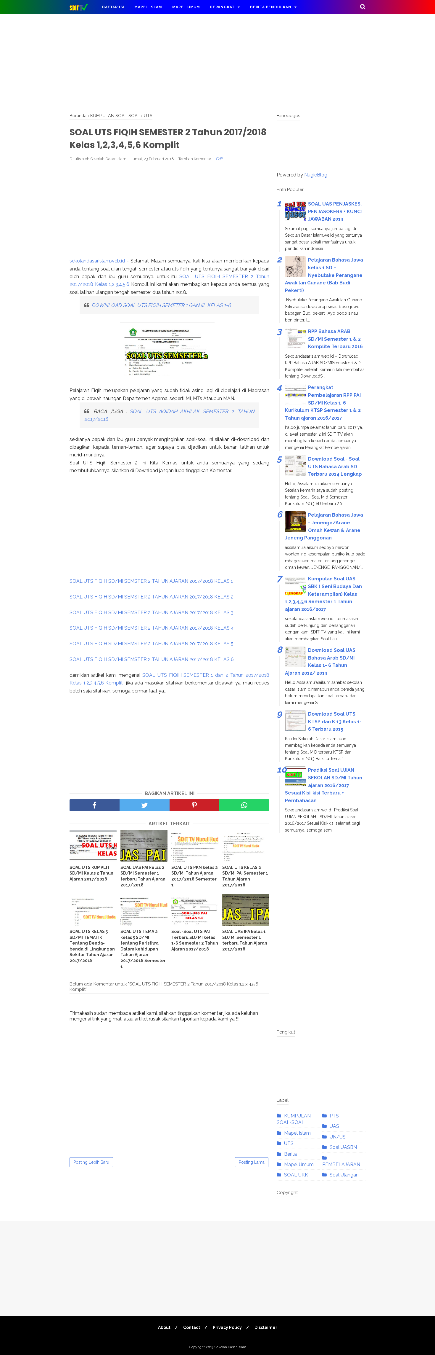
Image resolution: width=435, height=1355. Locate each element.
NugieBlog (315, 175)
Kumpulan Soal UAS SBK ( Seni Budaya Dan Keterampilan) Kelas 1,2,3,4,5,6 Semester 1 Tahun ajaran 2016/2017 (323, 594)
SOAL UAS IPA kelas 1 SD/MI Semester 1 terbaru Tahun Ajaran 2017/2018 (244, 940)
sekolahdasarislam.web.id (97, 261)
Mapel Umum (186, 7)
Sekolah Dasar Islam (230, 1347)
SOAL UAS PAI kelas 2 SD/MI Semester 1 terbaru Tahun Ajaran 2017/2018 (142, 876)
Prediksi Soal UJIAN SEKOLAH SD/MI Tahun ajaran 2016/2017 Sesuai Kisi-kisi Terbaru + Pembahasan (323, 785)
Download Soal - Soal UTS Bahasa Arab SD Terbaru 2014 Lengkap (335, 466)
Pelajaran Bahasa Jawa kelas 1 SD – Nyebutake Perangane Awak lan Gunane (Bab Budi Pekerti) (324, 275)
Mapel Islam (148, 7)
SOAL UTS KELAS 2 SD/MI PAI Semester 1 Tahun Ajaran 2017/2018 (245, 876)
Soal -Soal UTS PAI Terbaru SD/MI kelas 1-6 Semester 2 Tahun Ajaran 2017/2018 (194, 940)
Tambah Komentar (194, 159)
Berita (290, 1154)
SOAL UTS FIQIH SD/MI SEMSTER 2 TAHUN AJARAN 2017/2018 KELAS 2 (151, 597)
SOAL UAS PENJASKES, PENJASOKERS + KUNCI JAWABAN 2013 (335, 211)
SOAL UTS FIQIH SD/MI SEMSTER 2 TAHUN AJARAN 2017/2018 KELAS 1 (151, 581)
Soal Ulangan (344, 1175)
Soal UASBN (343, 1147)
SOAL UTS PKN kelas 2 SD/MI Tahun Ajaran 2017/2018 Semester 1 (194, 876)
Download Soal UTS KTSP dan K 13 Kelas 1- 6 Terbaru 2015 (335, 721)
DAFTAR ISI (113, 7)
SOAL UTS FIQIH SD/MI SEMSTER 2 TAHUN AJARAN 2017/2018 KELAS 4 (152, 628)
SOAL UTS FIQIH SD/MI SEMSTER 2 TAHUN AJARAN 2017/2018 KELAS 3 (151, 612)
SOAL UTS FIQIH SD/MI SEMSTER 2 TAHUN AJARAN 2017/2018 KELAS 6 (152, 659)
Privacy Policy (227, 1327)
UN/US (338, 1137)
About (164, 1327)
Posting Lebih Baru (91, 1162)
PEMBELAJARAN (341, 1164)
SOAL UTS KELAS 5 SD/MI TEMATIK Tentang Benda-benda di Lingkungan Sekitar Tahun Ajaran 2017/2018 (92, 946)
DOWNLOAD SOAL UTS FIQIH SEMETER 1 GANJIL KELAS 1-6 (161, 305)
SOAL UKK (296, 1175)
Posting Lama (252, 1162)
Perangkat (222, 7)
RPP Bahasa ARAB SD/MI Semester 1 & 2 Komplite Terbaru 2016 (335, 339)
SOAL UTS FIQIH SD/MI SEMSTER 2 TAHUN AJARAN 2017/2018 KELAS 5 (151, 644)
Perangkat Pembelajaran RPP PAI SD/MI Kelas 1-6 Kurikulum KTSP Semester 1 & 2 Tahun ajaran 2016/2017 (323, 403)
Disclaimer (265, 1327)
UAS (334, 1126)
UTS (289, 1143)
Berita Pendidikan (270, 7)
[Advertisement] (217, 62)
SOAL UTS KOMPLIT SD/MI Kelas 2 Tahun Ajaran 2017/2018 (91, 873)
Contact (191, 1327)
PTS (334, 1116)
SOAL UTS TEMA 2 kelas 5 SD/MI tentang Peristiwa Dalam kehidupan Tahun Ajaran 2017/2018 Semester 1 (143, 949)
